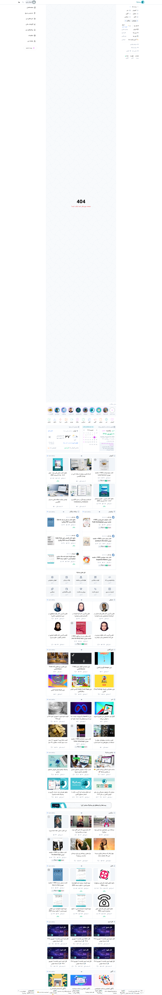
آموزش (112, 422)
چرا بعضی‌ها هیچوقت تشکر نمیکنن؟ (111, 992)
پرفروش (111, 512)
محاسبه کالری (125, 29)
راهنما (56, 805)
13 (83, 437)
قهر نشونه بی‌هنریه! (89, 992)
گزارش (128, 51)
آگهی (95, 422)
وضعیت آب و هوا (73, 427)
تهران (74, 431)
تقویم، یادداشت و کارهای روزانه (105, 427)
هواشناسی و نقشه (81, 581)
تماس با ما (135, 51)
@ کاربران (135, 29)
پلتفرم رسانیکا (109, 753)
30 (92, 445)
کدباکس (123, 40)
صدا (60, 422)
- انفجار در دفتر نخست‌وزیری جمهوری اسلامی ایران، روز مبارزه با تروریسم (108, 448)
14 (96, 440)
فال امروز (110, 922)
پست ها (134, 7)
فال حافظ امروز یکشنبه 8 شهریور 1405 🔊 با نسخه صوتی (132, 992)
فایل (89, 422)
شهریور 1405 (90, 430)
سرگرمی (83, 422)
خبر (106, 422)
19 (85, 440)
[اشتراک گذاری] (49, 437)
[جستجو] (22, 2)
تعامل (49, 422)
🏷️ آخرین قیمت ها (133, 40)
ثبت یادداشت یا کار (87, 427)
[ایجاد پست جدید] (112, 410)
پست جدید (112, 414)
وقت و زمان (66, 581)
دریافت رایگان (73, 512)
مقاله (77, 422)
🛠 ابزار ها (135, 36)
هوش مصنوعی (52, 581)
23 (92, 442)
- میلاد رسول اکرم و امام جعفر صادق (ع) (107, 444)
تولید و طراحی (95, 581)
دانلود (54, 422)
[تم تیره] (19, 2)
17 (90, 440)
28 (96, 445)
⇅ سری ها (135, 33)
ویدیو (71, 422)
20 (83, 440)
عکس (66, 422)
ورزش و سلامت (81, 593)
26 (86, 442)
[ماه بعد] (84, 430)
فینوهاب (71, 554)
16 (92, 440)
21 (96, 442)
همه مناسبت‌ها (111, 441)
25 (88, 442)
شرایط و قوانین (134, 44)
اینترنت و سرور (110, 593)
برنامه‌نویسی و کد (109, 581)
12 (85, 437)
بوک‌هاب (106, 517)
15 (94, 440)
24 (90, 442)
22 (94, 442)
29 (94, 445)
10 (90, 437)
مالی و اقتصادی (66, 593)
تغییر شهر (50, 431)
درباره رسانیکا (135, 47)
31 (90, 445)
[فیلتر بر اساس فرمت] (130, 7)
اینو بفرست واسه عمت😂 (43, 992)
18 (88, 440)
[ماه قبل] (97, 430)
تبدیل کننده (95, 593)
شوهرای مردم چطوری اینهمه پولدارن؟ (19, 992)
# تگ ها (136, 26)
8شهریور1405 (108, 433)
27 (84, 442)
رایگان (128, 21)
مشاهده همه (51, 456)
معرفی (100, 422)
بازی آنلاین (110, 650)
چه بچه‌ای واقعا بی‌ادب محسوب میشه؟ (64, 992)
